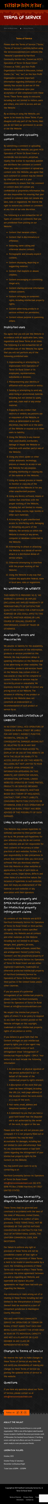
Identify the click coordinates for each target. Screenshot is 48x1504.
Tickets (37, 1497)
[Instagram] (25, 1412)
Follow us (10, 1412)
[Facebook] (21, 1412)
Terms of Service (15, 1497)
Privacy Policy (28, 1497)
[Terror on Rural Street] (23, 5)
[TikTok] (17, 1412)
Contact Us (29, 1500)
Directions (20, 1500)
